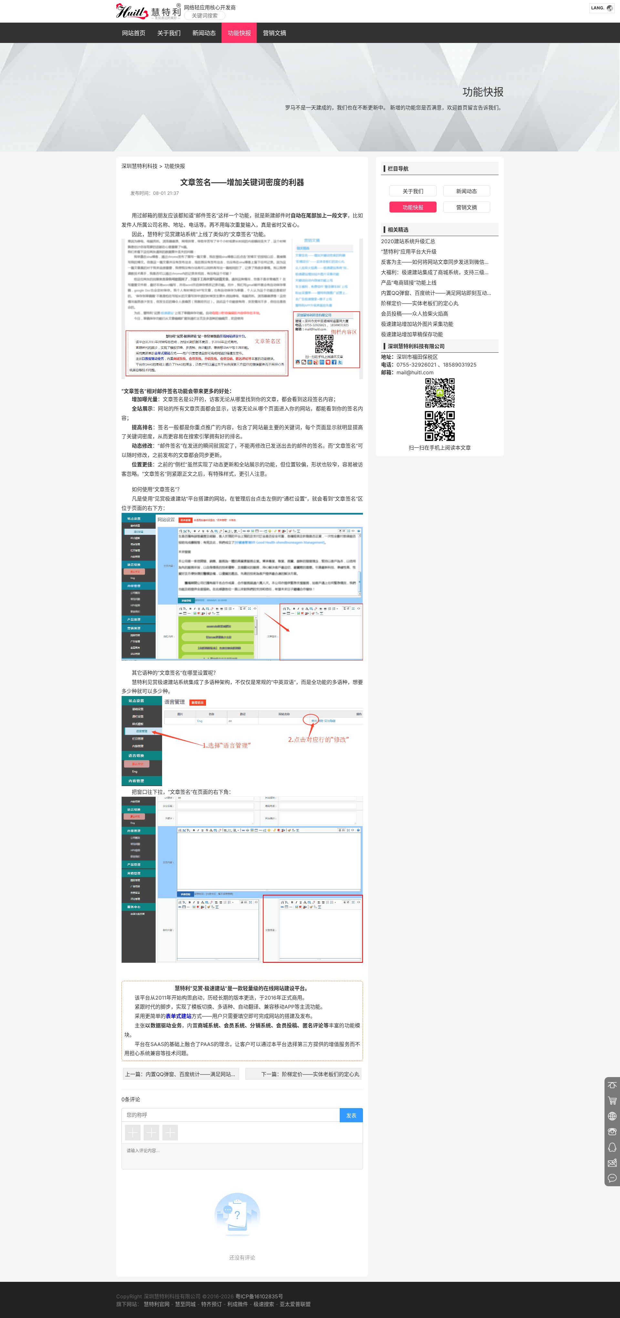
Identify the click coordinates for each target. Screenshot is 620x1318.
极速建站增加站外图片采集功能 (417, 324)
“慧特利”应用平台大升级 (409, 251)
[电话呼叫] (612, 1131)
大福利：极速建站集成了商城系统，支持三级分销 (437, 272)
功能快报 (239, 32)
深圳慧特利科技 (139, 166)
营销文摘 (274, 32)
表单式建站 (178, 1016)
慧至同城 (185, 1304)
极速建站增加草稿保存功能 (412, 334)
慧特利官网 (157, 1304)
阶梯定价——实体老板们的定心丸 (420, 303)
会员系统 (234, 1025)
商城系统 (208, 1025)
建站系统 (185, 234)
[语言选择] (612, 1116)
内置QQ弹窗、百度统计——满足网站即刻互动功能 (437, 293)
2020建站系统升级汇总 (408, 241)
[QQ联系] (612, 1147)
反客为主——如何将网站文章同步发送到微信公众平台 (437, 262)
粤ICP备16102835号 (258, 1296)
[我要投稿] (612, 1162)
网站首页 (133, 32)
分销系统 (260, 1025)
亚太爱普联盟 (295, 1304)
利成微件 (237, 1304)
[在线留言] (612, 1178)
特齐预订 (211, 1304)
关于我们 (169, 32)
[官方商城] (612, 1100)
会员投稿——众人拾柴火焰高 (414, 313)
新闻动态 (204, 32)
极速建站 (175, 498)
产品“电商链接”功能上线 (409, 282)
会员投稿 (286, 1025)
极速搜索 (263, 1304)
